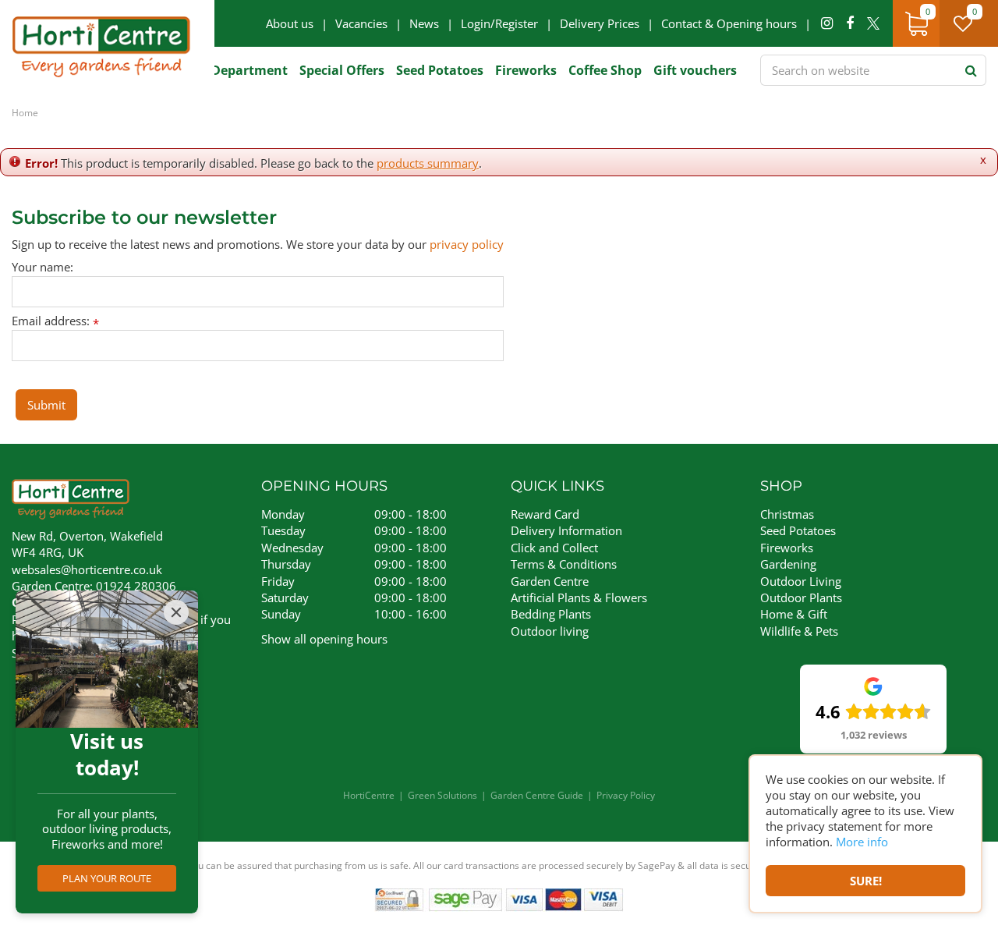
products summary (428, 163)
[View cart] (916, 23)
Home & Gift (793, 614)
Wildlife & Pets (799, 631)
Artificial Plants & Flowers (579, 597)
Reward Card (545, 514)
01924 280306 (136, 586)
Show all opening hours (324, 639)
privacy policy (467, 244)
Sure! (866, 880)
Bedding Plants (551, 614)
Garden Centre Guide (536, 795)
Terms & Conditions (564, 564)
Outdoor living (550, 631)
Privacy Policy (625, 795)
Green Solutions (442, 795)
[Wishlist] (963, 23)
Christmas (787, 514)
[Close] (176, 612)
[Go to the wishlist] (969, 23)
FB (850, 23)
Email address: (55, 321)
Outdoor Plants (801, 597)
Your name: (42, 267)
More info (862, 841)
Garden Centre (550, 581)
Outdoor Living (800, 581)
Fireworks (786, 547)
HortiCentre (369, 795)
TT (873, 23)
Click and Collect (554, 547)
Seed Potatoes (798, 530)
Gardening (788, 564)
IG (826, 23)
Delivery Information (566, 530)
